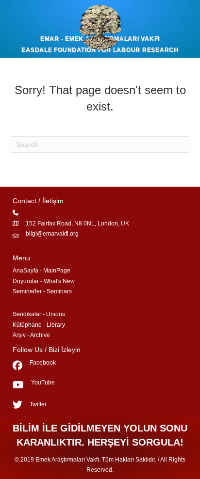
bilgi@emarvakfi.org (52, 233)
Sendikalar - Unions (39, 314)
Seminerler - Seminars (42, 291)
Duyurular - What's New (44, 281)
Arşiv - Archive (31, 335)
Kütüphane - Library (39, 324)
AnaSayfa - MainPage (41, 270)
